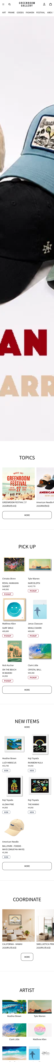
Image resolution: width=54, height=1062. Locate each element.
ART (4, 12)
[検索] (9, 4)
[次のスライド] (49, 228)
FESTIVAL (40, 12)
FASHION (30, 12)
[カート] (50, 4)
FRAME (11, 12)
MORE (27, 515)
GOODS (20, 12)
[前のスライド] (4, 228)
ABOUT (50, 12)
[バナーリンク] (27, 228)
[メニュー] (3, 4)
